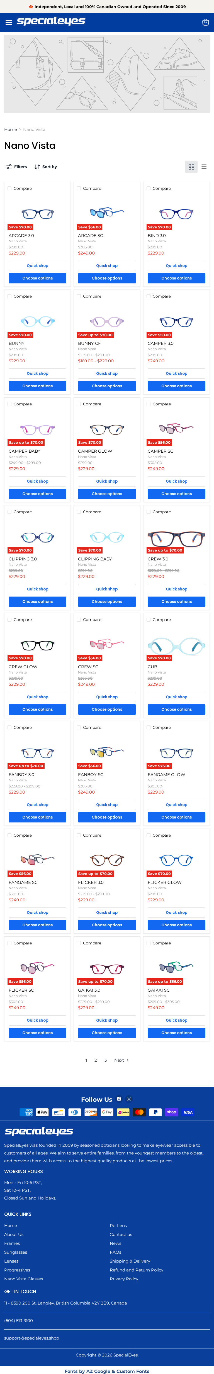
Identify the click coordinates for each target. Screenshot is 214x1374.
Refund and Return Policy (136, 1270)
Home (10, 129)
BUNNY (17, 343)
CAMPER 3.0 (161, 343)
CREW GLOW (23, 666)
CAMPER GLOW (95, 451)
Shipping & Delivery (130, 1261)
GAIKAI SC (159, 990)
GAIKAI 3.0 (89, 990)
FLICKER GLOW (165, 882)
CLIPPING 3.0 (23, 559)
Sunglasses (15, 1252)
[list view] (204, 167)
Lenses (11, 1261)
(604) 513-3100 (18, 1320)
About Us (13, 1234)
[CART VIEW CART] (207, 22)
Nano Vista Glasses (23, 1278)
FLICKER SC (21, 990)
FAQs (115, 1252)
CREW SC (88, 666)
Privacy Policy (124, 1278)
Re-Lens (118, 1225)
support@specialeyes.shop (31, 1338)
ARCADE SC (90, 235)
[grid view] (191, 167)
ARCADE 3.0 (21, 235)
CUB (152, 666)
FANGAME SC (23, 882)
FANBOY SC (90, 774)
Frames (12, 1243)
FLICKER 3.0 (91, 882)
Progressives (17, 1270)
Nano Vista (18, 241)
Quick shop (37, 265)
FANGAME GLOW (166, 774)
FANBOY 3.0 (21, 774)
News (115, 1243)
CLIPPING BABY (95, 559)
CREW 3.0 (158, 559)
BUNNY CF (89, 343)
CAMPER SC (160, 451)
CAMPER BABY (24, 451)
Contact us (121, 1234)
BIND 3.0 (157, 235)
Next (119, 1060)
